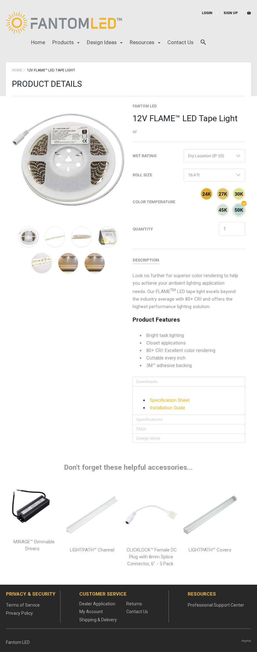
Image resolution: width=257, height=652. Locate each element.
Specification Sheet (170, 400)
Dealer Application (97, 603)
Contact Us (180, 42)
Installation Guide (167, 408)
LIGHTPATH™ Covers (210, 550)
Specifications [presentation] (149, 419)
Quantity (143, 229)
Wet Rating (145, 155)
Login (207, 13)
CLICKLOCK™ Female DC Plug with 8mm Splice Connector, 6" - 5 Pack (152, 557)
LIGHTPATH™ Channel (92, 550)
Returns (134, 603)
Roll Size (142, 175)
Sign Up (230, 13)
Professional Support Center (216, 605)
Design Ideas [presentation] (148, 438)
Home (38, 42)
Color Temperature (154, 201)
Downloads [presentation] (146, 381)
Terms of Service (23, 605)
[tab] (189, 381)
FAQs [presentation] (141, 429)
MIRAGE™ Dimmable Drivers (34, 545)
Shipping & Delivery (98, 619)
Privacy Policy (19, 613)
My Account (91, 611)
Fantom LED (145, 106)
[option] (68, 159)
